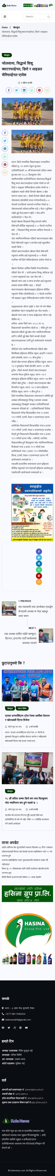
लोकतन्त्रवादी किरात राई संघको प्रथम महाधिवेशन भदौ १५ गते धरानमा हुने (27, 853)
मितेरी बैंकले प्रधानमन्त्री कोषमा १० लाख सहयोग (21, 877)
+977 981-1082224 (15, 1013)
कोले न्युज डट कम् (14, 726)
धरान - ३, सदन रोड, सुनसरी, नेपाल (19, 1008)
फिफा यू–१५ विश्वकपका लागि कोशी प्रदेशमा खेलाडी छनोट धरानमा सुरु (25, 870)
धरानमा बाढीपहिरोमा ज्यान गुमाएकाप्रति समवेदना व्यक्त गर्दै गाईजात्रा (25, 862)
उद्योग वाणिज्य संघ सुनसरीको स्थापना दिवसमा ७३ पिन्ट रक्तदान (27, 847)
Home (5, 27)
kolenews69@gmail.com (18, 1019)
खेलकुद (16, 27)
